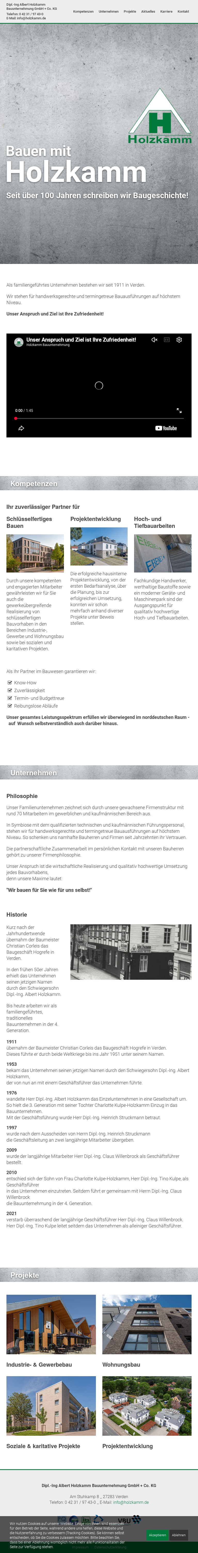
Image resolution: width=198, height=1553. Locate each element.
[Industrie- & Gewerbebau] (51, 1324)
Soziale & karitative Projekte (43, 1446)
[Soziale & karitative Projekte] (51, 1406)
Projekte (130, 11)
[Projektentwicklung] (147, 1406)
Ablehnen (179, 1535)
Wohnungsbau (121, 1364)
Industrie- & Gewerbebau (39, 1364)
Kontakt (183, 11)
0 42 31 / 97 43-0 (31, 14)
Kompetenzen (83, 11)
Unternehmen (109, 11)
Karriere (166, 11)
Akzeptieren (157, 1535)
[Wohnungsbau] (147, 1324)
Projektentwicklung (127, 1446)
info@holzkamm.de (131, 1502)
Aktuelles (148, 11)
